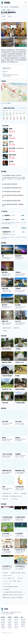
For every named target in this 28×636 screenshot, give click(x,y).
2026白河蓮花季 (6, 589)
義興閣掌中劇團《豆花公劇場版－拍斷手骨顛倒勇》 (13, 597)
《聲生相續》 (5, 572)
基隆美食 (9, 619)
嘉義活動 (6, 7)
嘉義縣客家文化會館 (7, 328)
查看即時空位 (23, 228)
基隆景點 (3, 619)
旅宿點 (7, 2)
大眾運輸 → (23, 215)
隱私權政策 (23, 622)
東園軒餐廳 (23, 493)
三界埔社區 (5, 330)
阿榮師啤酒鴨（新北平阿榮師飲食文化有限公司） (13, 496)
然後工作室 (16, 493)
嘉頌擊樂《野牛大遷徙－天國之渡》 (18, 572)
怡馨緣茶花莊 (16, 328)
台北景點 (3, 621)
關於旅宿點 (23, 619)
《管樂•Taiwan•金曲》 (7, 575)
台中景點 (3, 628)
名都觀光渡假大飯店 (7, 493)
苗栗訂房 (16, 626)
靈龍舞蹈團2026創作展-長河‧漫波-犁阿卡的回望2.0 (13, 594)
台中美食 (9, 628)
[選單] (25, 2)
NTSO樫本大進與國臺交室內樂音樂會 (10, 586)
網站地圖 (23, 626)
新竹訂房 (16, 624)
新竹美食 (9, 624)
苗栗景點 (3, 626)
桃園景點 (3, 622)
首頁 (2, 7)
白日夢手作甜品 (14, 499)
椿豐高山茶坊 (5, 499)
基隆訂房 (16, 619)
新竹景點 (3, 624)
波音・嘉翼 (20, 578)
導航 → (24, 232)
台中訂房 (16, 628)
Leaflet (14, 101)
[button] (14, 91)
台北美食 (9, 621)
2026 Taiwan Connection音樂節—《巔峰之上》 (12, 581)
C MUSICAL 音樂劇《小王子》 (9, 578)
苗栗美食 (9, 626)
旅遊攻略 (23, 621)
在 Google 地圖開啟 (6, 103)
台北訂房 (16, 621)
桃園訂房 (16, 622)
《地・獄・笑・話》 (7, 583)
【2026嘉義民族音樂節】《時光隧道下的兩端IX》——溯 (14, 592)
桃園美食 (9, 622)
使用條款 (23, 624)
